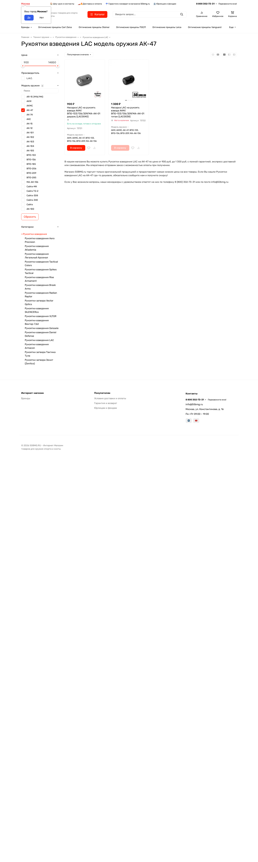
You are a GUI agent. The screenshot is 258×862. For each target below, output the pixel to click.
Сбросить (30, 216)
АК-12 (30, 128)
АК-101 (30, 132)
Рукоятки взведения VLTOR (40, 316)
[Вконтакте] (189, 420)
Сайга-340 (32, 200)
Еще (231, 27)
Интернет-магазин (32, 393)
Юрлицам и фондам (105, 408)
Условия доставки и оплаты (110, 398)
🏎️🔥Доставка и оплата (90, 4)
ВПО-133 (31, 155)
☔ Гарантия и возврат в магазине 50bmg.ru (127, 4)
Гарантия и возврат (105, 403)
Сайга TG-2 (32, 191)
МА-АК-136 (32, 182)
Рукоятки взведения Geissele (42, 328)
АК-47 (30, 110)
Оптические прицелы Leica (166, 27)
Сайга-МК (32, 186)
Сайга (30, 204)
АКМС (30, 105)
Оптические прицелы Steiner (94, 27)
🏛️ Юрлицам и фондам (164, 4)
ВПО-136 (31, 159)
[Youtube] (196, 420)
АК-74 (30, 114)
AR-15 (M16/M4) (35, 96)
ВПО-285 (31, 177)
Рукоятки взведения (35, 234)
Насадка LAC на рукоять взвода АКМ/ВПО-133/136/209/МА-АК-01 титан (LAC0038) (127, 112)
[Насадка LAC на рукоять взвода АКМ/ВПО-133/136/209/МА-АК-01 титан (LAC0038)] (129, 79)
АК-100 (30, 209)
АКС (29, 119)
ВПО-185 (31, 164)
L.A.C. (30, 78)
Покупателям (102, 393)
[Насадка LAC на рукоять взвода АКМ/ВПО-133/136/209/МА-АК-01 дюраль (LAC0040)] (85, 79)
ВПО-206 (31, 168)
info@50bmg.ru (194, 404)
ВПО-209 (31, 173)
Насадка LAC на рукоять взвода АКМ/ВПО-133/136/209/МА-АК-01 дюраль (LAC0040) (83, 112)
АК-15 (30, 123)
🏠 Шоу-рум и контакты (62, 4)
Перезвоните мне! (227, 4)
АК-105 (30, 150)
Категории (27, 226)
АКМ (29, 101)
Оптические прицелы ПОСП (131, 27)
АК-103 (30, 141)
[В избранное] (88, 148)
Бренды (25, 27)
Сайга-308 (32, 195)
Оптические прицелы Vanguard (204, 27)
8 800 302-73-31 (205, 3)
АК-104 (30, 146)
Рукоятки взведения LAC (39, 340)
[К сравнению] (94, 148)
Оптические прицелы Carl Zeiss (55, 27)
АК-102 (30, 137)
